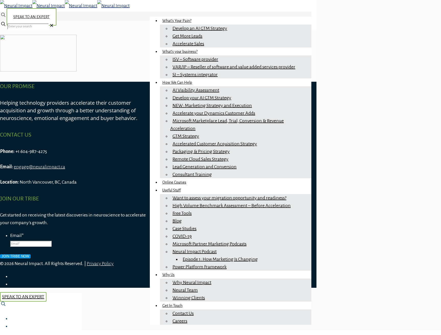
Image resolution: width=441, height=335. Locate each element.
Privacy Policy (100, 263)
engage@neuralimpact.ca (39, 166)
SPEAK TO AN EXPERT (31, 17)
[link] (52, 25)
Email (17, 235)
